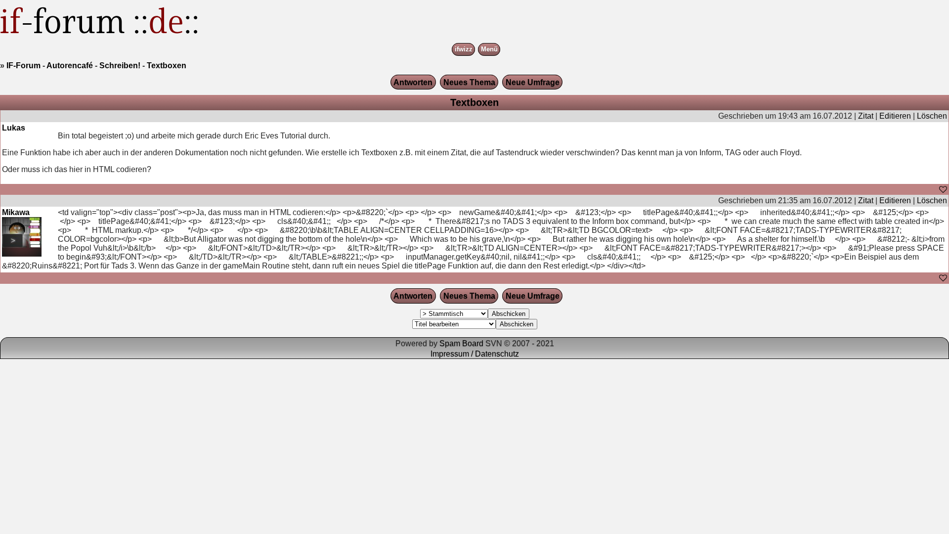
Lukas (13, 128)
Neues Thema (469, 82)
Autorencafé (69, 65)
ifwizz (464, 49)
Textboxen (166, 65)
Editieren (895, 116)
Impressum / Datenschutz (475, 354)
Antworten (412, 82)
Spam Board (461, 343)
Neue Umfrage (533, 82)
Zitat (865, 116)
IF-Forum (23, 65)
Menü (489, 49)
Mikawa (16, 212)
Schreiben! (119, 65)
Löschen (932, 116)
